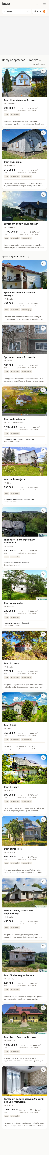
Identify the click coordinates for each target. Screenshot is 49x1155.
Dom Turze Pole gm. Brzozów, (20, 1037)
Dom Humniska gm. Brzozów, (20, 100)
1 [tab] (21, 95)
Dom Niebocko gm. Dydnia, (19, 975)
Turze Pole (11, 852)
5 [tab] (27, 95)
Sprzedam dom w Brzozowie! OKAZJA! (20, 294)
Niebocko (10, 546)
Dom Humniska (13, 161)
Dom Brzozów (11, 663)
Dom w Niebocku (13, 602)
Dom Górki (10, 725)
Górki (9, 483)
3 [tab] (24, 95)
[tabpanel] (24, 82)
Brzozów (10, 299)
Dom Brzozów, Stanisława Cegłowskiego (18, 912)
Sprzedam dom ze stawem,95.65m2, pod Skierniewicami (24, 1100)
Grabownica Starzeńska (15, 422)
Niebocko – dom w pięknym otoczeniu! (19, 541)
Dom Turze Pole (13, 848)
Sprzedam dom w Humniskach (21, 223)
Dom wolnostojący (14, 418)
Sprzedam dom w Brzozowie (20, 357)
